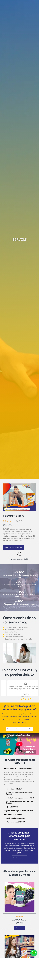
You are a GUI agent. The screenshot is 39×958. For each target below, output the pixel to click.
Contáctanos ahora (19, 857)
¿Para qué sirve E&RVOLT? (14, 789)
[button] (3, 690)
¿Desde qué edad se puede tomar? (16, 818)
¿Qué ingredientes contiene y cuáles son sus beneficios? (19, 802)
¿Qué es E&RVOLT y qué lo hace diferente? (19, 768)
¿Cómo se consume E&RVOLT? (15, 822)
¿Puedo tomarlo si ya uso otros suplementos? (19, 811)
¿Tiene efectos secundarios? (14, 814)
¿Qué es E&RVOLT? (12, 807)
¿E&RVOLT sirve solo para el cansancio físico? (20, 798)
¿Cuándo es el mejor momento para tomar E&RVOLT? (19, 793)
